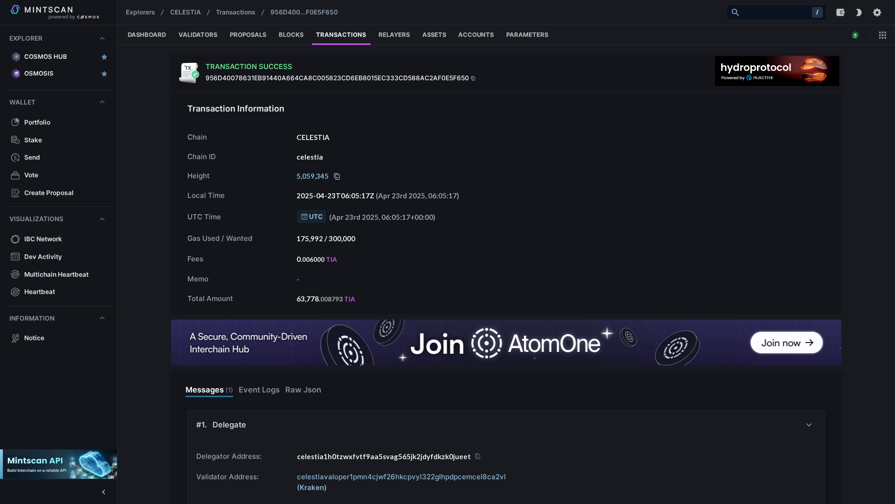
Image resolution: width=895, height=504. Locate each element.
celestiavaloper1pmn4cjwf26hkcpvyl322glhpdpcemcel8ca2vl (401, 482)
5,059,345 (312, 176)
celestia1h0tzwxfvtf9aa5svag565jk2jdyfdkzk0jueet (384, 456)
